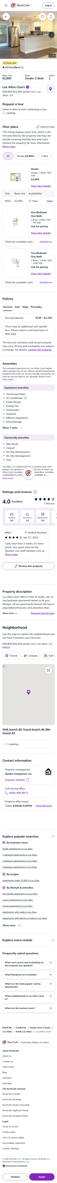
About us (6, 1056)
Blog (4, 1072)
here (13, 333)
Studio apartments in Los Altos (17, 848)
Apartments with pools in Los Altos (19, 912)
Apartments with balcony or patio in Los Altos (24, 918)
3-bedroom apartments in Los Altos (19, 867)
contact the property (40, 349)
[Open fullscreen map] (48, 670)
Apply (41, 1176)
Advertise (7, 1077)
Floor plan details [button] (41, 186)
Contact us (7, 1061)
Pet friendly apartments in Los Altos (19, 893)
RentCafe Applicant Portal (15, 1110)
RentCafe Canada (11, 1094)
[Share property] (51, 16)
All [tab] (8, 156)
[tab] (26, 156)
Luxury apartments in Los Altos (17, 900)
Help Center (8, 1067)
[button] (28, 35)
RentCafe (7, 1027)
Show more (11, 554)
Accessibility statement (13, 1143)
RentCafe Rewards (11, 1099)
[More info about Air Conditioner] (25, 398)
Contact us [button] (46, 241)
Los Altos (7, 1031)
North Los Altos (24, 1031)
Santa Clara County (40, 1027)
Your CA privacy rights (13, 1137)
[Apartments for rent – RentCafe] (26, 5)
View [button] (50, 200)
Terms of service (10, 1126)
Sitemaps (7, 1083)
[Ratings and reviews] (35, 492)
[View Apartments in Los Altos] (6, 16)
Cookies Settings (10, 1148)
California (21, 1027)
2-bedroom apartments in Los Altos (19, 861)
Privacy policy (9, 1132)
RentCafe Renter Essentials (15, 1105)
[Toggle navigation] (6, 5)
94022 (6, 647)
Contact (15, 1176)
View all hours (44, 805)
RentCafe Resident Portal (15, 1116)
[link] (48, 5)
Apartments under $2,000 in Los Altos (20, 880)
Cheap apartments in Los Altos (17, 906)
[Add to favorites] (42, 16)
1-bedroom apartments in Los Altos (19, 855)
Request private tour (43, 613)
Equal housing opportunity (16, 1165)
